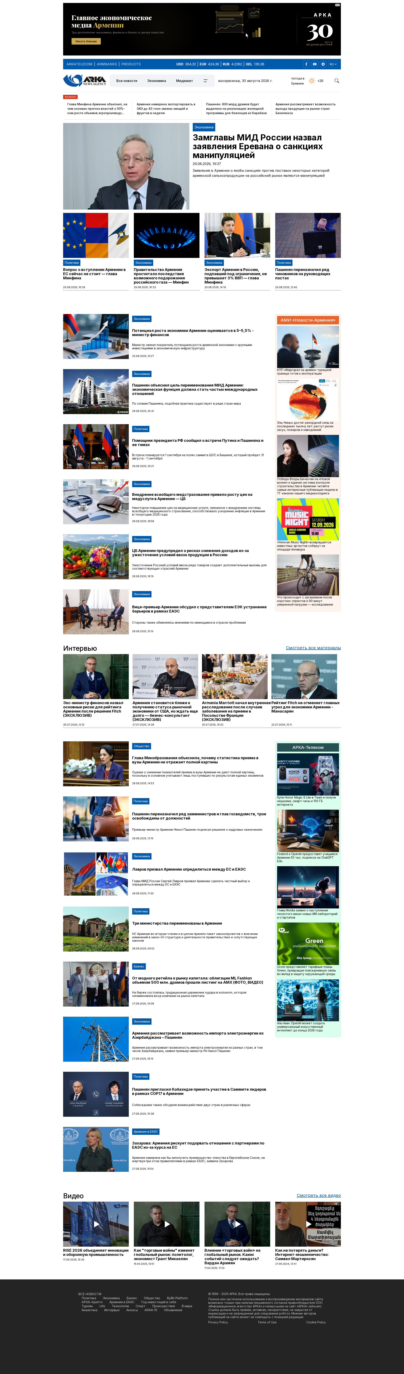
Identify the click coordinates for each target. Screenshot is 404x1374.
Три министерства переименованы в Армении (177, 923)
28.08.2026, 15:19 (142, 631)
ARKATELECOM (79, 64)
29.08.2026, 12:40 (286, 287)
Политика (72, 262)
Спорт (140, 1306)
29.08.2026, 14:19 (215, 287)
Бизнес (139, 966)
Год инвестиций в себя (158, 1302)
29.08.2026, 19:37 (207, 164)
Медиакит (184, 81)
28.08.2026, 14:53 (143, 783)
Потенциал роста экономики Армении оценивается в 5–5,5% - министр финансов (193, 332)
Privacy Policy (218, 1322)
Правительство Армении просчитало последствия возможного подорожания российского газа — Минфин (161, 275)
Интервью (112, 1310)
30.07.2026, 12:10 (73, 724)
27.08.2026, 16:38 (143, 1113)
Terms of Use (267, 1322)
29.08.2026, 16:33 (145, 287)
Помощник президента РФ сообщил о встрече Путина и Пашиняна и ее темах (197, 442)
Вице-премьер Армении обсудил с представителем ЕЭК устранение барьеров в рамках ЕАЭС (199, 609)
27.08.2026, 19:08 (143, 1003)
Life (102, 1306)
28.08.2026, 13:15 (142, 838)
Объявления (173, 1310)
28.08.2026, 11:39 (143, 893)
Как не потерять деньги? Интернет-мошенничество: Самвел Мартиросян (302, 1254)
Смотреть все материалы (313, 647)
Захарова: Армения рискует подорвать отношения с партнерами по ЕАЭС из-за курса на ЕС (198, 1145)
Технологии (120, 1306)
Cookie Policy (316, 1322)
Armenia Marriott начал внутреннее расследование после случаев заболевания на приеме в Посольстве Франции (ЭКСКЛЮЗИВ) (236, 711)
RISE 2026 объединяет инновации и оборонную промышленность (96, 1252)
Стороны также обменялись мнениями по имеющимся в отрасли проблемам (189, 622)
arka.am (315, 1306)
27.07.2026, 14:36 (143, 724)
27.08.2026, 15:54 (143, 1168)
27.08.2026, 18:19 (142, 1058)
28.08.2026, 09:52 (143, 948)
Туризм (87, 1306)
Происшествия (163, 1306)
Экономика (156, 81)
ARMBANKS (107, 64)
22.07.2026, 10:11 (281, 724)
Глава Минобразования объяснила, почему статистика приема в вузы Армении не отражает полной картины (195, 760)
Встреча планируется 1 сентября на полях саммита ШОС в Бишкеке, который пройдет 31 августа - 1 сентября (198, 456)
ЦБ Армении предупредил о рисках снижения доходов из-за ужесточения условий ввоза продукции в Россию (190, 552)
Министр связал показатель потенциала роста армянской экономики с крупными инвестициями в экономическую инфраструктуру (192, 346)
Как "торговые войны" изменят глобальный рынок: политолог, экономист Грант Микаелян (164, 1254)
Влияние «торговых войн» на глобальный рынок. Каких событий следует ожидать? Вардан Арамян (232, 1256)
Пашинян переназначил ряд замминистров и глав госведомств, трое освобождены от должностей (199, 816)
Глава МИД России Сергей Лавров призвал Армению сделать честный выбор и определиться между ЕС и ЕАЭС (191, 882)
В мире (187, 1306)
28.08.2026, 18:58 (143, 521)
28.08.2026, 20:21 (143, 466)
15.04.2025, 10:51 (144, 1263)
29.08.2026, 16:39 (74, 287)
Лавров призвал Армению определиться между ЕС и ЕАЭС (189, 869)
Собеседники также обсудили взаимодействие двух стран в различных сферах (191, 1105)
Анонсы (132, 1310)
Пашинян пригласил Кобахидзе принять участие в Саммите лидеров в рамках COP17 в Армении (199, 1091)
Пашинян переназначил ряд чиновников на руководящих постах (302, 273)
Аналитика (89, 1310)
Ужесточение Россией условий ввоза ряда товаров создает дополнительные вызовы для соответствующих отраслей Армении (199, 566)
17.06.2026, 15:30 (73, 1259)
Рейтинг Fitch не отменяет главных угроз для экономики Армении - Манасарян (305, 707)
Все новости (126, 81)
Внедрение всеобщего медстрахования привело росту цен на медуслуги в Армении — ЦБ (192, 496)
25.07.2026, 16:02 (212, 724)
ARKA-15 (151, 1310)
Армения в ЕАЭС (146, 1131)
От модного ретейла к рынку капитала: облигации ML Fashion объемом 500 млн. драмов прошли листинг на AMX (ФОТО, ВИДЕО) (197, 980)
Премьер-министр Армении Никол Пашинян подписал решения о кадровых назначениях (197, 829)
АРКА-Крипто (92, 1302)
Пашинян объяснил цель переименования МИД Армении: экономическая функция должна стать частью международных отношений (195, 389)
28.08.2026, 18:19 (143, 576)
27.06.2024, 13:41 (285, 1263)
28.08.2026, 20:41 (143, 411)
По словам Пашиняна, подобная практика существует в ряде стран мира (186, 403)
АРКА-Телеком (308, 747)
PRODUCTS (131, 64)
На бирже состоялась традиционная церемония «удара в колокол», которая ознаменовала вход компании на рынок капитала (189, 994)
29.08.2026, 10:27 (143, 356)
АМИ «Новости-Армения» (308, 320)
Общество (141, 746)
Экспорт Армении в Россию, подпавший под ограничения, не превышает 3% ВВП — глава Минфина (236, 275)
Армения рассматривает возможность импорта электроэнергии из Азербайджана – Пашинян (197, 1035)
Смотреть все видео (319, 1195)
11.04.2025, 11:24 (215, 1268)
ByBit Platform (177, 1298)
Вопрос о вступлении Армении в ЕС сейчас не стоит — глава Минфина (94, 273)
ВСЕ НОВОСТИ (89, 1294)
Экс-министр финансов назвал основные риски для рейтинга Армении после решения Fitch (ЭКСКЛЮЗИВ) (93, 709)
